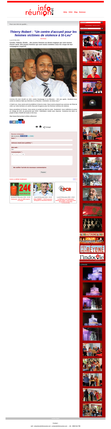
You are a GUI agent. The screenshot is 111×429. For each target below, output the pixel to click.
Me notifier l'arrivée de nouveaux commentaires (29, 167)
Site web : (14, 147)
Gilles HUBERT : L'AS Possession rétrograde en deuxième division (43, 199)
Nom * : (13, 138)
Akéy (65, 12)
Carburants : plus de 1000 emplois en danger (20, 199)
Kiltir (71, 12)
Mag (76, 12)
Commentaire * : (17, 152)
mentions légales (55, 418)
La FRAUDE (83, 264)
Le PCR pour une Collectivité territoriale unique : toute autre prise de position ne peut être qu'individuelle (66, 200)
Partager (48, 127)
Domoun (82, 12)
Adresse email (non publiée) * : (22, 143)
